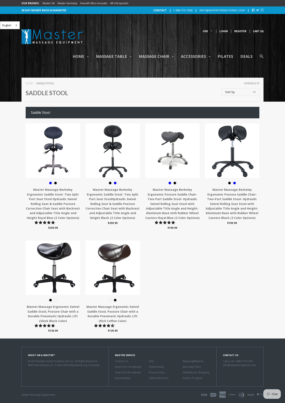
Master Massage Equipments (38, 395)
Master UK (49, 3)
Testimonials (156, 367)
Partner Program (192, 378)
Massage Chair (154, 56)
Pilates (225, 56)
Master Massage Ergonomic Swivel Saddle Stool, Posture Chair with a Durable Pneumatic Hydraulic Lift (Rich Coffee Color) (112, 314)
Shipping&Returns (193, 361)
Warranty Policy (192, 367)
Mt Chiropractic (119, 3)
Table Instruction (159, 378)
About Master (123, 378)
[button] (45, 222)
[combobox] (10, 25)
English (6, 25)
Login (223, 31)
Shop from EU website (128, 372)
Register (240, 31)
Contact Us (121, 361)
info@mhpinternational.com (222, 10)
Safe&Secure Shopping (196, 372)
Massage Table (112, 56)
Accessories (194, 56)
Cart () (258, 31)
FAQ (151, 361)
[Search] (262, 58)
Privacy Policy (157, 372)
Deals (246, 56)
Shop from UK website (128, 367)
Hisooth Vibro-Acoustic (93, 3)
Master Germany (67, 3)
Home (79, 56)
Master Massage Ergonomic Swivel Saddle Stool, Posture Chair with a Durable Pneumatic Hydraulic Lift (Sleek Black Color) (53, 314)
